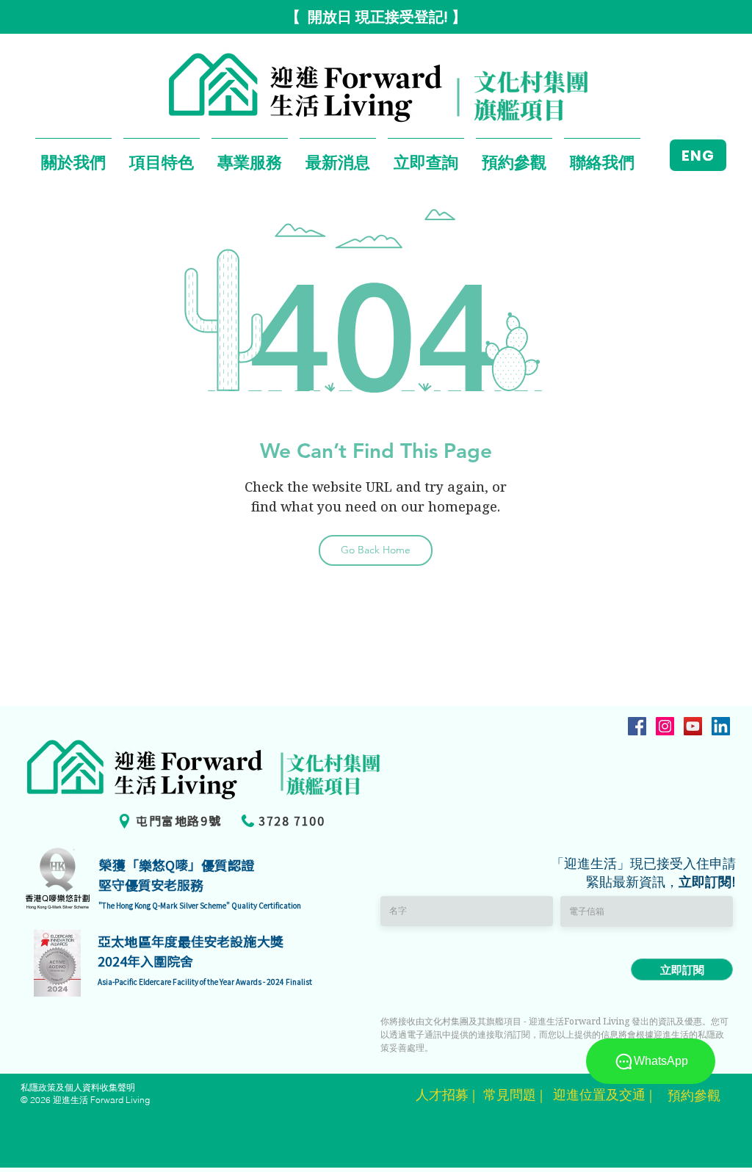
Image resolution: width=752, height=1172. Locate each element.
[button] (73, 155)
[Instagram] (665, 726)
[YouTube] (693, 726)
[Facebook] (637, 726)
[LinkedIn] (721, 726)
